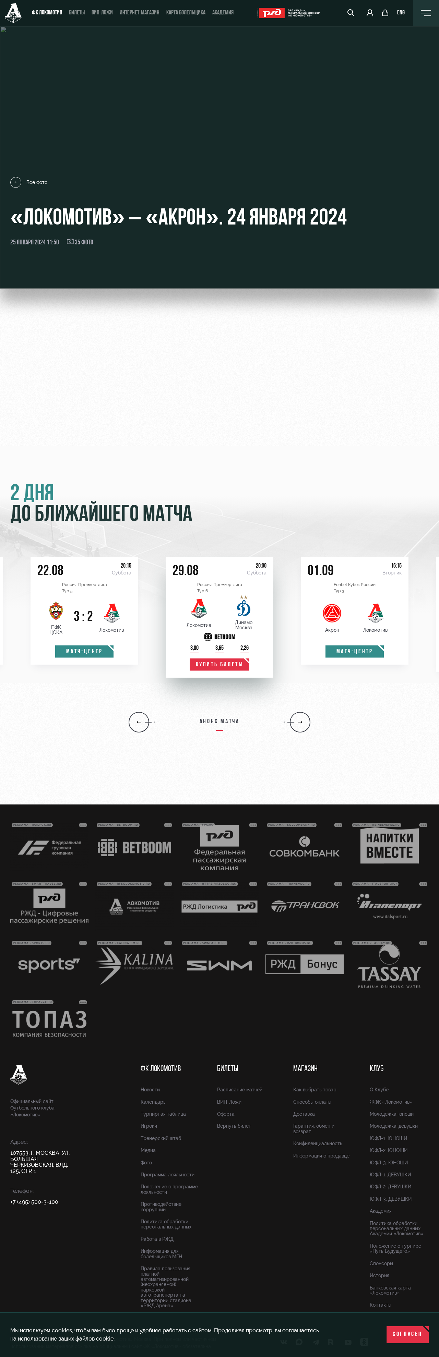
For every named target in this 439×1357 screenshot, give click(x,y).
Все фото (36, 182)
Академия (223, 13)
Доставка (304, 1114)
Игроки (149, 1126)
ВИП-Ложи (229, 1102)
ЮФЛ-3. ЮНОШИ (389, 1162)
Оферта (226, 1114)
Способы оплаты (312, 1102)
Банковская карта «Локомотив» (390, 1290)
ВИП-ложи (102, 13)
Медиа (148, 1150)
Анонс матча (220, 722)
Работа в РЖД (157, 1239)
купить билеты (220, 665)
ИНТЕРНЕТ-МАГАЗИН (139, 13)
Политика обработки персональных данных (166, 1224)
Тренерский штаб (161, 1138)
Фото (146, 1162)
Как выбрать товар (314, 1089)
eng (401, 13)
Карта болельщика (185, 13)
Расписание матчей (239, 1089)
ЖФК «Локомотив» (391, 1102)
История (379, 1275)
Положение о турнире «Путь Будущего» (395, 1248)
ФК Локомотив (47, 13)
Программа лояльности (167, 1174)
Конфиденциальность (317, 1143)
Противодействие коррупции (161, 1206)
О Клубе (379, 1089)
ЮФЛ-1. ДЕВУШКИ (390, 1174)
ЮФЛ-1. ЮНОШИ (388, 1138)
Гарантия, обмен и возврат (313, 1128)
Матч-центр (84, 652)
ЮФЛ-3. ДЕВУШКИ (391, 1199)
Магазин (305, 1069)
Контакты (380, 1305)
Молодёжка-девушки (394, 1126)
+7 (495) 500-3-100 (34, 1202)
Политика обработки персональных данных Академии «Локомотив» (396, 1229)
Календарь (153, 1102)
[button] (139, 722)
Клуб (377, 1069)
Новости (150, 1089)
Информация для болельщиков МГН (161, 1253)
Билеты (77, 13)
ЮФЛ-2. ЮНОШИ (388, 1150)
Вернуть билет (234, 1126)
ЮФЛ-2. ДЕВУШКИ (390, 1186)
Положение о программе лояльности (169, 1189)
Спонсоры (381, 1263)
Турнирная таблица (163, 1114)
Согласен (408, 1335)
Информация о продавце (321, 1156)
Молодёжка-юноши (392, 1114)
